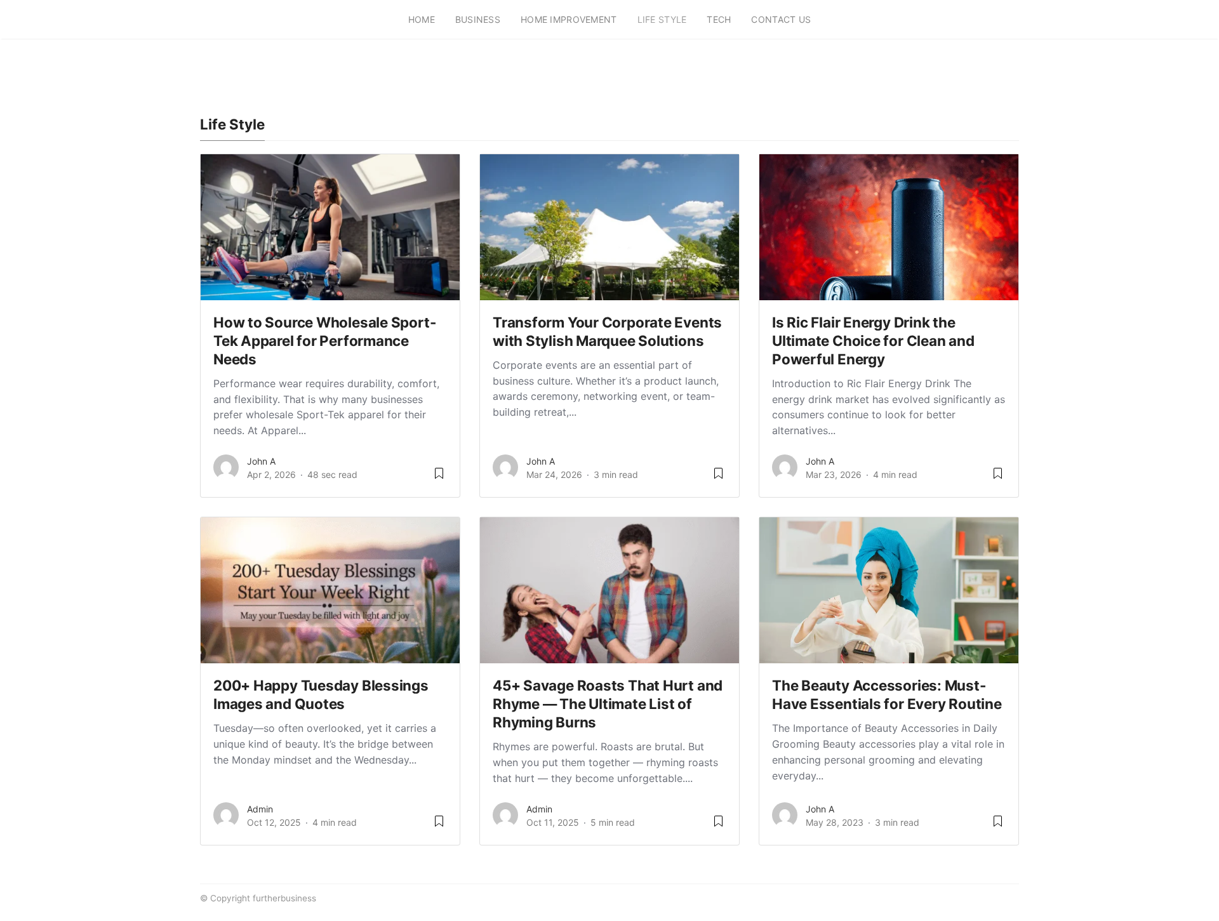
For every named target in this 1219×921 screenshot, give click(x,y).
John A (261, 461)
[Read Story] (439, 477)
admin (260, 809)
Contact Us (781, 19)
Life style (662, 19)
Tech (719, 19)
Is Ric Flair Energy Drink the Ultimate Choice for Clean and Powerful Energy (873, 341)
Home (421, 19)
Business (477, 19)
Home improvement (568, 19)
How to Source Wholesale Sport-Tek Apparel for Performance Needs (324, 341)
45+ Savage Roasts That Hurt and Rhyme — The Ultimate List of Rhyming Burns (608, 704)
